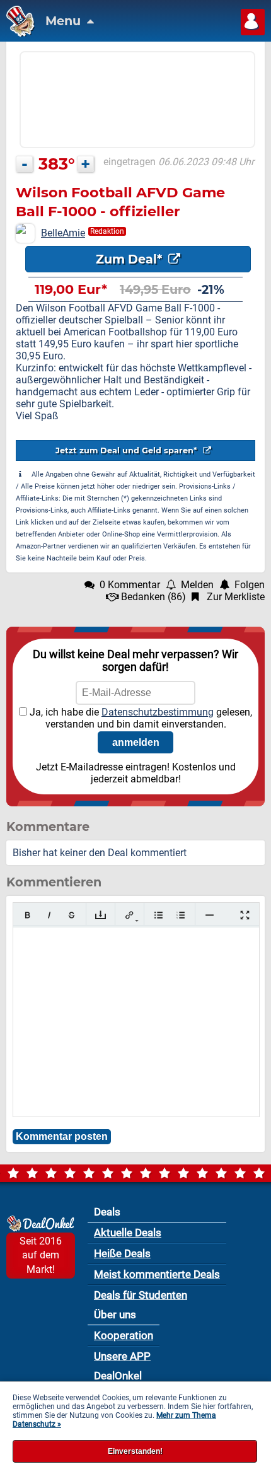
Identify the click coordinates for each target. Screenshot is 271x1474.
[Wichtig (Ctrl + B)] (27, 915)
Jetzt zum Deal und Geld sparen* (127, 450)
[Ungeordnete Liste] (158, 915)
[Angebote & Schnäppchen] (17, 34)
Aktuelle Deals (127, 1232)
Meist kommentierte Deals (157, 1274)
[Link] (129, 915)
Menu (64, 20)
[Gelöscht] (72, 915)
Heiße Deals (122, 1253)
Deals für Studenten (140, 1295)
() (153, 597)
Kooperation (123, 1335)
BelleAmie (63, 233)
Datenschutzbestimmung (157, 712)
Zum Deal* (130, 259)
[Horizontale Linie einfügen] (210, 915)
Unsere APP (122, 1356)
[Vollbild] (245, 915)
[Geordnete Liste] (181, 915)
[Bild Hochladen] (100, 915)
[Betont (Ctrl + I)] (49, 915)
